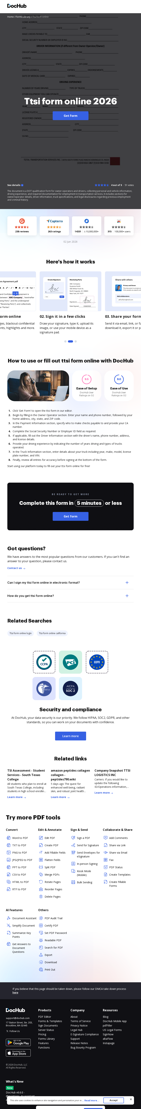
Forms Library (46, 1038)
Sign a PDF (83, 838)
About (74, 1016)
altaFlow (108, 1038)
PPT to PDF (19, 867)
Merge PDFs (52, 874)
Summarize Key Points (21, 934)
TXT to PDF (19, 845)
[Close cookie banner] (131, 1099)
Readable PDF (53, 940)
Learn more (70, 736)
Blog (105, 1016)
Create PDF (51, 845)
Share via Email (118, 852)
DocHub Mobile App (115, 1021)
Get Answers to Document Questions (21, 948)
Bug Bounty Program (83, 1047)
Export (48, 955)
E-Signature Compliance (84, 1034)
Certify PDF (51, 925)
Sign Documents (48, 1025)
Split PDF (50, 867)
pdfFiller (107, 1025)
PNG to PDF (19, 852)
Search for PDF (54, 947)
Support (75, 1038)
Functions (44, 1047)
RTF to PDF (19, 889)
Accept (114, 1100)
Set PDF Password (56, 933)
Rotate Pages (53, 882)
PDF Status (116, 867)
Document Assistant (24, 918)
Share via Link (117, 845)
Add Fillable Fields (55, 852)
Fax (111, 860)
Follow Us (15, 1031)
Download (51, 962)
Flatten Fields (52, 860)
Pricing (42, 1034)
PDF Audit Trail (53, 918)
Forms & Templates (50, 1021)
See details (13, 185)
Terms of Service (80, 1021)
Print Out (50, 969)
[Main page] (16, 6)
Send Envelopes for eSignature (88, 854)
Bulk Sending (84, 882)
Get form (70, 516)
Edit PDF (50, 838)
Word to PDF (20, 838)
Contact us (14, 568)
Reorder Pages (53, 889)
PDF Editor (44, 1016)
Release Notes (79, 1043)
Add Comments (118, 838)
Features (43, 1043)
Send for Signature (88, 845)
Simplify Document (23, 925)
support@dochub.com (18, 1018)
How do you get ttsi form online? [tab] (30, 596)
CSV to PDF (19, 874)
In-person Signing (87, 863)
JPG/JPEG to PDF (22, 860)
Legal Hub (76, 1030)
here (15, 992)
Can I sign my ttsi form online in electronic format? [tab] (43, 582)
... (90, 1100)
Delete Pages (53, 896)
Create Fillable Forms (117, 883)
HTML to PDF (20, 882)
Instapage (109, 1043)
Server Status (46, 1030)
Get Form (70, 116)
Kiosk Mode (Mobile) (84, 873)
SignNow (108, 1034)
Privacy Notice (79, 1025)
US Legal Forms (112, 1030)
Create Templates (120, 874)
